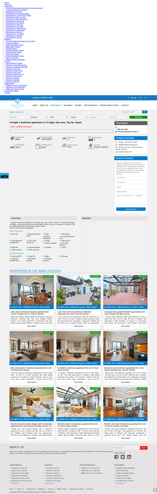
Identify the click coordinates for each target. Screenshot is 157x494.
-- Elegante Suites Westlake (15, 59)
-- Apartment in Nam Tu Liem (15, 17)
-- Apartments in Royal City (14, 23)
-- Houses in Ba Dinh (12, 80)
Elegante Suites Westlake (125, 468)
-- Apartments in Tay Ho (13, 37)
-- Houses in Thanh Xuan (14, 71)
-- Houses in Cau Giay (13, 72)
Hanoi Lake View (122, 470)
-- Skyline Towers (11, 48)
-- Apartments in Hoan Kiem (15, 30)
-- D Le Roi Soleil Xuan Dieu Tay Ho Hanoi (20, 41)
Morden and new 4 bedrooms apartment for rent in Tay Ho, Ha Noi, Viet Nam (125, 425)
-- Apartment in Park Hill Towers (16, 19)
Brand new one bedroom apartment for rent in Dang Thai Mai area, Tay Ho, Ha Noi (124, 369)
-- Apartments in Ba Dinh (13, 32)
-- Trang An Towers (11, 43)
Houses (7, 61)
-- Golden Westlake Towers (14, 56)
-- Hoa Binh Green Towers (14, 50)
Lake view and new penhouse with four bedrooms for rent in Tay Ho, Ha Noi (74, 313)
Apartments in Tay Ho (19, 468)
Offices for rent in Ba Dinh (90, 470)
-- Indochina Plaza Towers (14, 45)
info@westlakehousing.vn (128, 145)
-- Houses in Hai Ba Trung (14, 74)
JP (145, 98)
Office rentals (9, 83)
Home (7, 2)
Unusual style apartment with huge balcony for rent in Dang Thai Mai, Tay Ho (124, 313)
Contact (7, 93)
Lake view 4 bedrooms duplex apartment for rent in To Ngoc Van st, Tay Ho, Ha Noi (30, 313)
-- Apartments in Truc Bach (14, 34)
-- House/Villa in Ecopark (14, 63)
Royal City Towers (122, 476)
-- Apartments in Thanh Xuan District (18, 15)
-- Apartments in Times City (14, 21)
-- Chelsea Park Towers (13, 52)
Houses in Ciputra (52, 473)
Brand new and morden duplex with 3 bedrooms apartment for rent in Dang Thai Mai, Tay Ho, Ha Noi (32, 426)
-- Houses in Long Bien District (16, 65)
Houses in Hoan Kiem (54, 476)
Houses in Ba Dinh (53, 470)
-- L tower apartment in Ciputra (16, 10)
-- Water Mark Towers (12, 47)
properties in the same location (35, 270)
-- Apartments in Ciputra (13, 36)
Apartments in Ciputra (19, 470)
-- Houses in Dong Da (12, 69)
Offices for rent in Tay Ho (90, 468)
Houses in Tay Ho (52, 468)
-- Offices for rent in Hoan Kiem (16, 85)
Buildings (8, 39)
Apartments (9, 6)
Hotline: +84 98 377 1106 (43, 98)
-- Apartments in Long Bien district (17, 13)
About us (8, 4)
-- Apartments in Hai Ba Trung (15, 28)
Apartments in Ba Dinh (19, 476)
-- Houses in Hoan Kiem (13, 76)
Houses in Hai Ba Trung (54, 478)
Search (139, 117)
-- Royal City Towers (12, 54)
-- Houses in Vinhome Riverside (16, 67)
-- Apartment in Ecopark (13, 12)
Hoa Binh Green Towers (124, 481)
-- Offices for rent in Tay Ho (14, 89)
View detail (31, 326)
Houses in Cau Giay (53, 481)
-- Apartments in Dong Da (14, 25)
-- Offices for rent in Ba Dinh (15, 87)
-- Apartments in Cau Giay (14, 26)
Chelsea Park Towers (123, 478)
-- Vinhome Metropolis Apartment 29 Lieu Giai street (23, 8)
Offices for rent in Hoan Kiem (91, 473)
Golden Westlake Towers (125, 473)
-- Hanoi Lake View (11, 58)
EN (140, 98)
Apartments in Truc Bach (20, 473)
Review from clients (12, 91)
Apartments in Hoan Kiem (20, 478)
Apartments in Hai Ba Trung (21, 481)
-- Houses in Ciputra (12, 78)
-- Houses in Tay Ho (12, 82)
